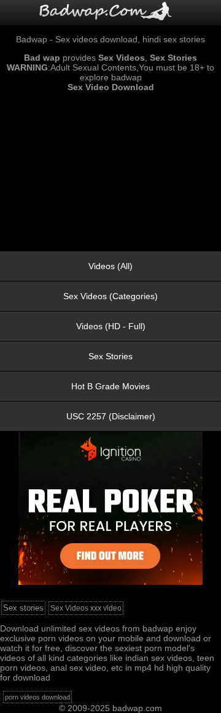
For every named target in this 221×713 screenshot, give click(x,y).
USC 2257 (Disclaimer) (110, 416)
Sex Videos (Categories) (110, 296)
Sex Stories (110, 356)
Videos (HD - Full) (110, 326)
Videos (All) (110, 266)
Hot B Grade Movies (110, 386)
